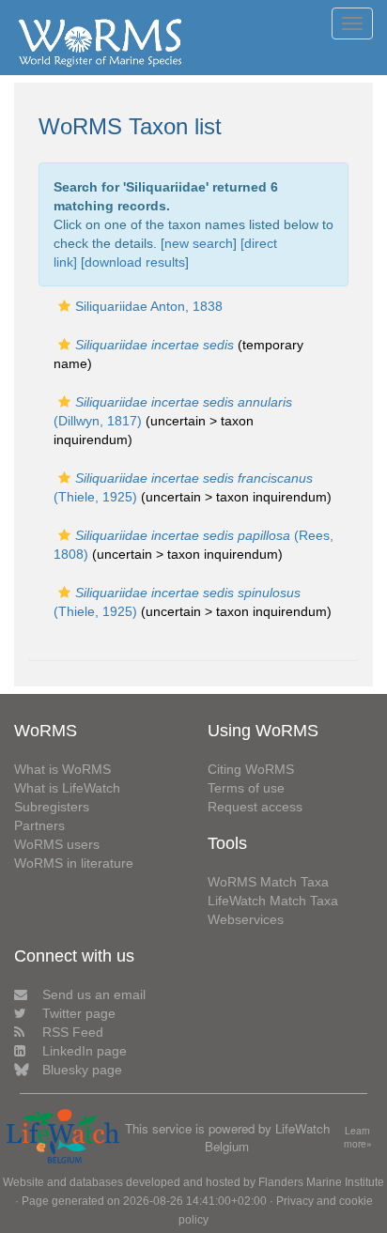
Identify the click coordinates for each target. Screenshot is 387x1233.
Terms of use (246, 787)
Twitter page (79, 1013)
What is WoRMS (62, 769)
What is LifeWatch (67, 787)
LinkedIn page (84, 1050)
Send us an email (94, 994)
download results (135, 262)
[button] (64, 306)
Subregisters (51, 806)
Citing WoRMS (251, 769)
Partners (39, 825)
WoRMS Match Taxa (268, 881)
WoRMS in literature (73, 863)
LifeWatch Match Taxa (273, 900)
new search (198, 243)
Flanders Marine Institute (321, 1182)
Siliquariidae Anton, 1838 (149, 306)
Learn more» (358, 1137)
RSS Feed (72, 1032)
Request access (255, 806)
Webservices (246, 919)
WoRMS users (57, 844)
